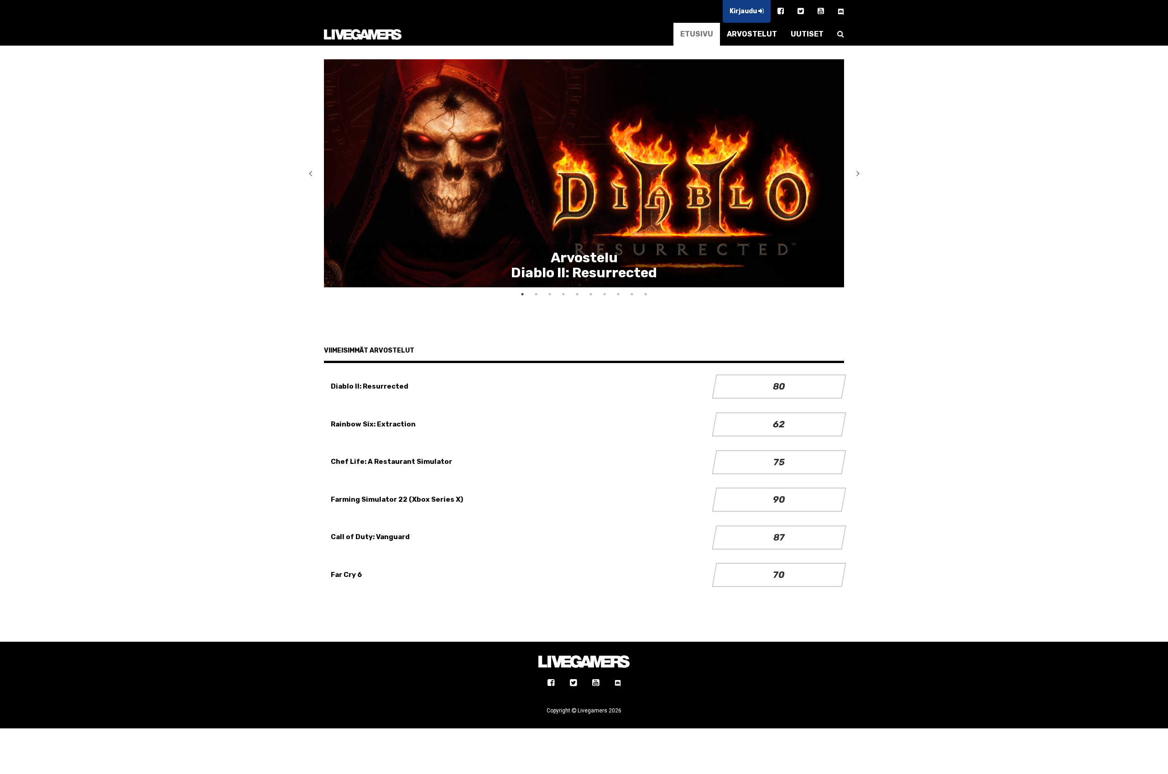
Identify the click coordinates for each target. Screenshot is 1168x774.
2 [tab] (536, 294)
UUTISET (807, 34)
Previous (310, 173)
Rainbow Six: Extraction (373, 424)
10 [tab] (645, 294)
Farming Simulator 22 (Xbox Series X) (397, 499)
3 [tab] (549, 294)
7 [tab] (604, 294)
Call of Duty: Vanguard (370, 537)
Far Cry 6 (346, 575)
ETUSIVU (696, 34)
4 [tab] (563, 294)
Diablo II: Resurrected (369, 386)
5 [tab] (577, 294)
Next (857, 173)
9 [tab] (631, 294)
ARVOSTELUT (752, 34)
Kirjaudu (744, 11)
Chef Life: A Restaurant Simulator (391, 461)
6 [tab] (590, 294)
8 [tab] (618, 294)
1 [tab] (522, 294)
